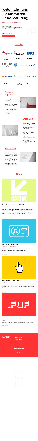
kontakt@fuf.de (16, 346)
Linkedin (18, 352)
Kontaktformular (19, 348)
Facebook (16, 352)
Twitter (14, 352)
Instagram (20, 352)
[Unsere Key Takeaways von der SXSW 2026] (19, 190)
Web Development (13, 246)
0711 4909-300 (16, 345)
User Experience (5, 246)
